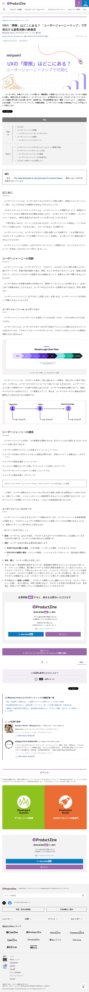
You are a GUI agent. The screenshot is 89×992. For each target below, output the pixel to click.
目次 (44, 119)
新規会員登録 (26, 634)
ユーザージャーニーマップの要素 (31, 154)
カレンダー (75, 918)
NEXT (81, 662)
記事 (27, 918)
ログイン (64, 634)
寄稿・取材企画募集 (23, 909)
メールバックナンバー (46, 628)
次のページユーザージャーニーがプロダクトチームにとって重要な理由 (44, 651)
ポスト (8, 111)
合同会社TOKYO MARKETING (36, 36)
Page (8, 154)
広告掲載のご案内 (66, 909)
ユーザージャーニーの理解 (27, 130)
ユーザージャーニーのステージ (30, 140)
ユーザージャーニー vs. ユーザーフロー (33, 133)
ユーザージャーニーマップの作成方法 (32, 157)
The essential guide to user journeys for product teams (38, 178)
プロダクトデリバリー (56, 9)
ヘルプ (12, 956)
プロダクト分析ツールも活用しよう (30, 160)
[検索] (4, 9)
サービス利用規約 (15, 972)
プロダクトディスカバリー (34, 9)
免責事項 (12, 966)
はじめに (20, 126)
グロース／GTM (74, 9)
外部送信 (12, 979)
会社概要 (12, 969)
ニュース (6, 918)
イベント (51, 918)
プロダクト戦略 (16, 9)
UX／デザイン (23, 41)
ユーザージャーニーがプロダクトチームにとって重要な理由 (39, 147)
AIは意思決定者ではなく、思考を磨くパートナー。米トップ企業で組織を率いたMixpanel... (39, 705)
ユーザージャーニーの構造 (27, 136)
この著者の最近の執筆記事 (25, 735)
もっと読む (9, 710)
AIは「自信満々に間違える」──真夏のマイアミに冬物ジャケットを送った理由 (35, 701)
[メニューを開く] (3, 3)
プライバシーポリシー (17, 976)
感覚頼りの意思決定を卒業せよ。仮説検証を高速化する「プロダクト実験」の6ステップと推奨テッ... (43, 708)
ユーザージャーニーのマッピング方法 (31, 150)
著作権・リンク (14, 959)
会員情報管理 (14, 963)
